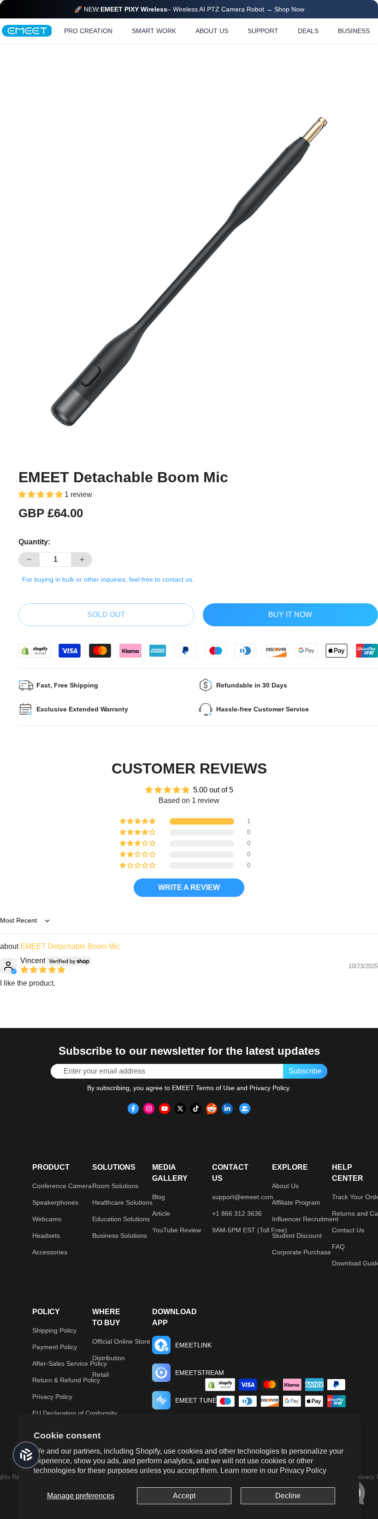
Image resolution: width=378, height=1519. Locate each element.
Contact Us (348, 1230)
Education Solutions (121, 1219)
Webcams (46, 1219)
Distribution (108, 1358)
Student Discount (297, 1235)
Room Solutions (115, 1186)
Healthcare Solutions (122, 1202)
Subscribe (305, 1071)
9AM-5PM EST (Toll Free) (249, 1230)
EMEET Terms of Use (203, 1088)
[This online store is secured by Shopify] (34, 651)
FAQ (338, 1246)
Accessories (49, 1252)
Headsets (46, 1235)
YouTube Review (176, 1230)
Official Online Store (121, 1341)
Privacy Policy (303, 1470)
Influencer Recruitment (305, 1219)
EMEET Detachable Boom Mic (70, 946)
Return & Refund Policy (66, 1380)
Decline (288, 1496)
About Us (285, 1186)
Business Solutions (119, 1235)
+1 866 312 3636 (237, 1213)
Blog (158, 1197)
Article (161, 1213)
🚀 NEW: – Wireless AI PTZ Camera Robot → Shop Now (189, 9)
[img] (43, 970)
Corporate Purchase (301, 1252)
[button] (41, 494)
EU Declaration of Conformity (74, 1413)
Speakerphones (55, 1202)
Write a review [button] (189, 887)
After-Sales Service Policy (69, 1363)
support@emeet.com (242, 1197)
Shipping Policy (54, 1330)
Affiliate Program (296, 1202)
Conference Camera (62, 1186)
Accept (184, 1496)
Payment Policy (54, 1347)
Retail (100, 1374)
